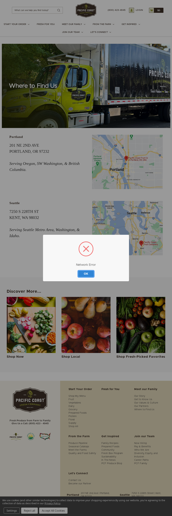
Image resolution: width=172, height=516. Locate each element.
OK (86, 273)
